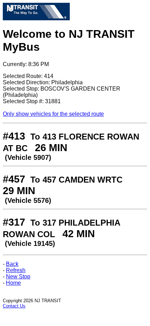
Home (13, 283)
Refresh (15, 270)
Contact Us (14, 306)
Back (12, 264)
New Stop (18, 276)
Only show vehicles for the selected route (53, 114)
